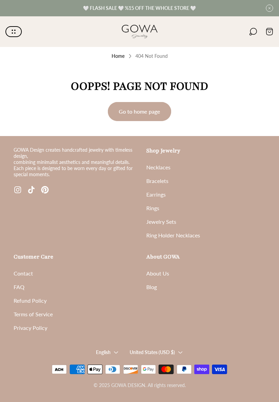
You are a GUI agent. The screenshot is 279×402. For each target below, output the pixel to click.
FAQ (19, 287)
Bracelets (157, 181)
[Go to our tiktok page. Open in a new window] (31, 190)
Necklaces (158, 167)
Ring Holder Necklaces (173, 235)
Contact (23, 273)
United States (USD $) (152, 352)
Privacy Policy (30, 327)
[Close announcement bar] (269, 8)
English (103, 352)
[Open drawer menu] (13, 31)
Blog (151, 287)
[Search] (253, 31)
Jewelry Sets (161, 221)
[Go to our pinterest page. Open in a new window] (45, 190)
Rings (152, 208)
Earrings (156, 194)
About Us (157, 273)
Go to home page (139, 111)
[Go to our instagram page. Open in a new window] (18, 190)
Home (118, 56)
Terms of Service (33, 314)
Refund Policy (30, 300)
